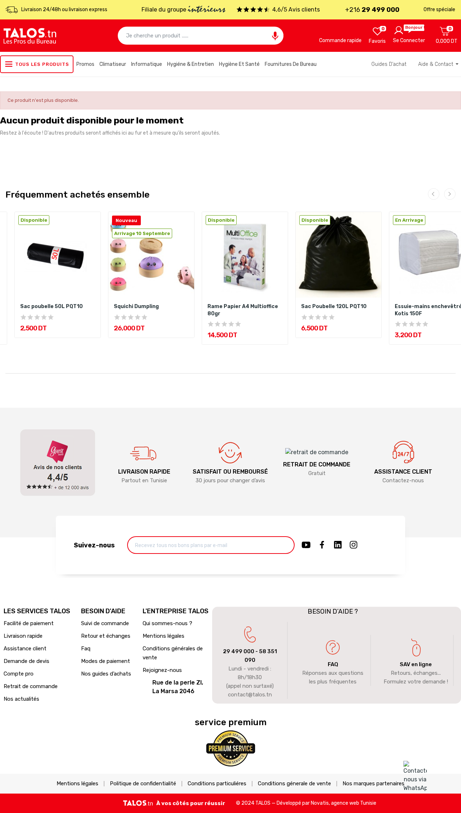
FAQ (333, 664)
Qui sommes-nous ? (167, 623)
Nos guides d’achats (106, 673)
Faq (85, 648)
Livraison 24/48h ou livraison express (64, 9)
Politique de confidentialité (143, 783)
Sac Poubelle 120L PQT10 (334, 306)
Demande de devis (26, 661)
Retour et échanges (105, 636)
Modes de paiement (105, 661)
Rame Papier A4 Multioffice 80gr (242, 310)
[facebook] (322, 545)
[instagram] (353, 545)
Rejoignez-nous (162, 670)
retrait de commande (316, 464)
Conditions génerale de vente (294, 783)
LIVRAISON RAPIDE (144, 471)
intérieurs (206, 10)
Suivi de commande (105, 623)
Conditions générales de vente (173, 653)
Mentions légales (163, 636)
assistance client (403, 471)
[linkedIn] (338, 545)
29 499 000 (238, 651)
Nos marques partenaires (373, 783)
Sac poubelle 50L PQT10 (51, 306)
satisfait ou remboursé (230, 471)
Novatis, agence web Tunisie (343, 803)
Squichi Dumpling (136, 306)
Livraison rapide (23, 636)
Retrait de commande (31, 686)
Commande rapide (340, 40)
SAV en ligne (416, 664)
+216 (372, 10)
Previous (433, 194)
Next (450, 194)
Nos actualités (21, 699)
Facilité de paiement (29, 623)
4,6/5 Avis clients (296, 9)
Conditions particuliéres (217, 783)
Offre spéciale (439, 9)
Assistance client (25, 648)
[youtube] (306, 545)
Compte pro (18, 673)
